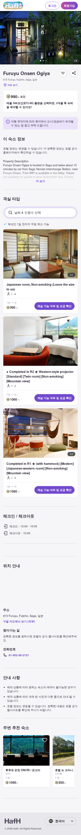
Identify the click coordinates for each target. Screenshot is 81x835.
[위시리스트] (63, 73)
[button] (40, 37)
